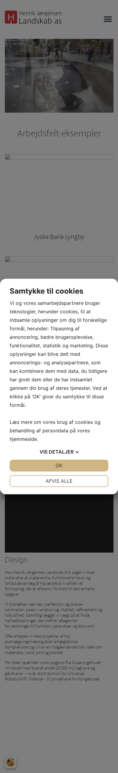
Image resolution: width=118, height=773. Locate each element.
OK (59, 465)
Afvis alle (59, 481)
